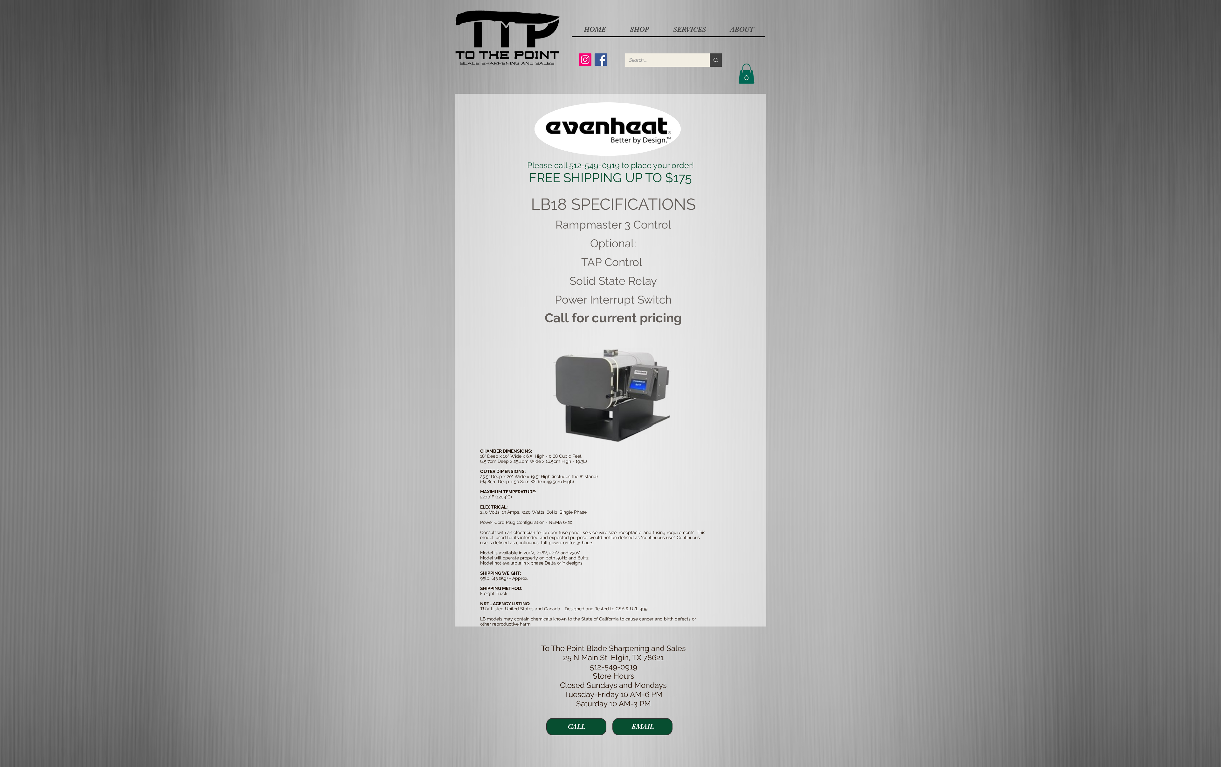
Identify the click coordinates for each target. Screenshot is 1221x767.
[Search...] (716, 60)
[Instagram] (585, 59)
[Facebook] (601, 59)
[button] (639, 29)
